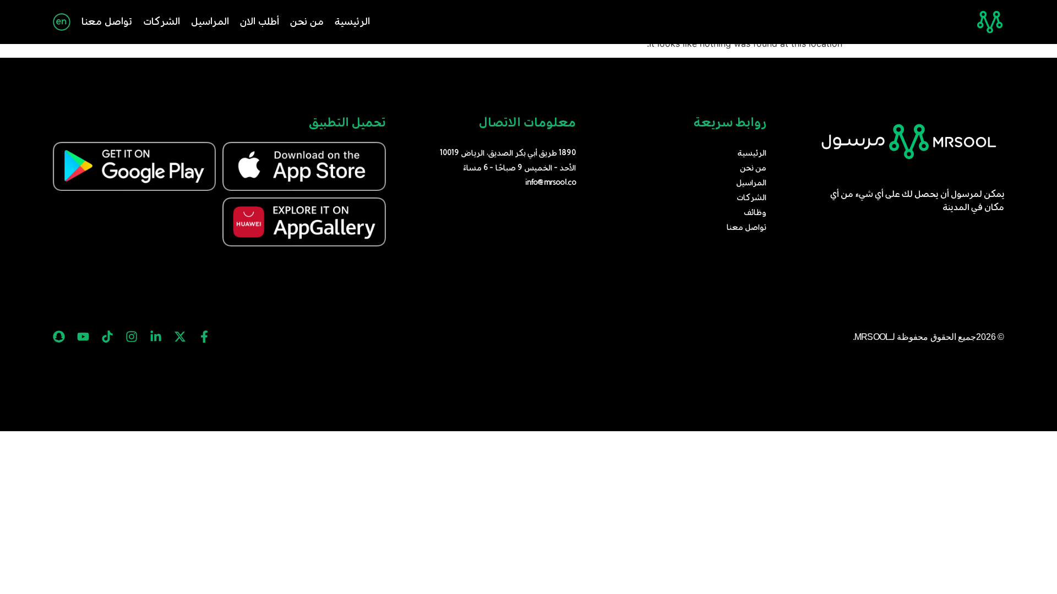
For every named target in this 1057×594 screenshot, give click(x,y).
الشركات (161, 22)
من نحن (307, 22)
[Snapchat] (59, 337)
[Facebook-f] (204, 337)
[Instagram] (132, 337)
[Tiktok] (107, 337)
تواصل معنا (106, 22)
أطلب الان (259, 22)
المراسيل (210, 22)
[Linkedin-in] (156, 337)
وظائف (755, 212)
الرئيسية (352, 22)
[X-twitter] (180, 337)
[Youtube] (83, 337)
